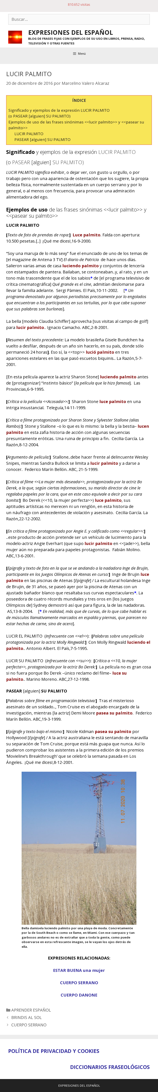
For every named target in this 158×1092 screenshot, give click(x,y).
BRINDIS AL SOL (26, 1017)
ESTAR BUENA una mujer (79, 970)
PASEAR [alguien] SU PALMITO (42, 139)
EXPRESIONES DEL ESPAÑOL (70, 32)
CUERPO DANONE (79, 995)
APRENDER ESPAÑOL (31, 1010)
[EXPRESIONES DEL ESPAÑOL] (15, 36)
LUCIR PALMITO (28, 133)
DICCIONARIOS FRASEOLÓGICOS (110, 1066)
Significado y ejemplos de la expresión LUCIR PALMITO (59, 110)
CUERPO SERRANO (79, 982)
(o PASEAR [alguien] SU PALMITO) (39, 116)
